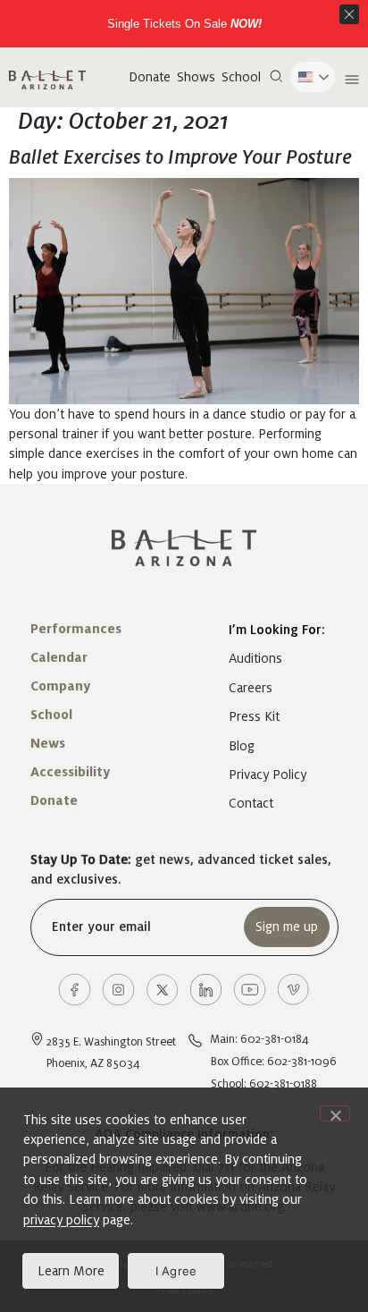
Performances (75, 629)
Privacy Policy (267, 774)
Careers (250, 688)
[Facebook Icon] (74, 989)
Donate (150, 77)
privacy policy (61, 1220)
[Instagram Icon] (118, 989)
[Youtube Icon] (249, 989)
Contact (251, 803)
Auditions (255, 658)
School (241, 77)
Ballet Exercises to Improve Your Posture (180, 157)
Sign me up (286, 926)
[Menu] (349, 79)
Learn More (71, 1271)
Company (60, 686)
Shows (196, 77)
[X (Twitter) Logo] (162, 989)
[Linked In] (206, 989)
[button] (276, 76)
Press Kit (254, 716)
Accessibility (70, 772)
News (47, 743)
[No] (335, 1113)
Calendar (59, 657)
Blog (242, 746)
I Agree (176, 1271)
